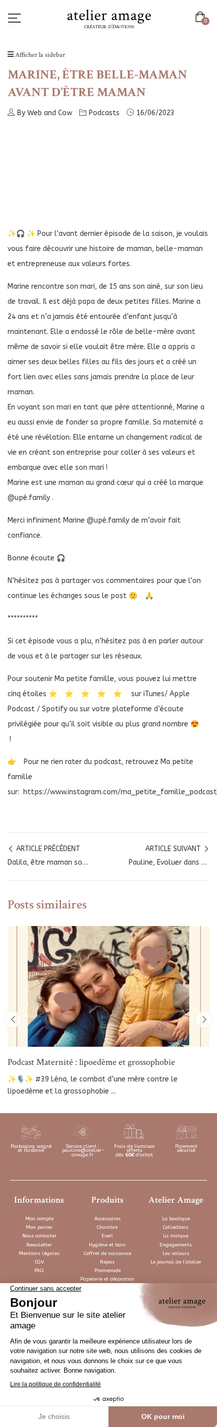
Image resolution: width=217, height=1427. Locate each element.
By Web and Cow (44, 113)
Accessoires (107, 1219)
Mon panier (39, 1227)
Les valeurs (175, 1253)
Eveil (107, 1236)
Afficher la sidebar (39, 54)
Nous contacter (39, 1236)
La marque (175, 1236)
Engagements (175, 1245)
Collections (175, 1227)
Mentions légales (39, 1253)
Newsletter (39, 1245)
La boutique (176, 1219)
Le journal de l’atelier (175, 1262)
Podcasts (104, 113)
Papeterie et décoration (107, 1279)
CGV (39, 1262)
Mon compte (39, 1219)
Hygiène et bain (107, 1245)
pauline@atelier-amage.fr (83, 1152)
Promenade (107, 1271)
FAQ (39, 1271)
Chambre (107, 1227)
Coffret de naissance (107, 1253)
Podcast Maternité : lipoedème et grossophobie (91, 1062)
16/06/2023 (155, 113)
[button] (202, 18)
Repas (107, 1262)
